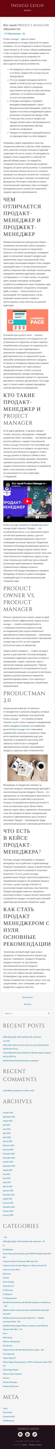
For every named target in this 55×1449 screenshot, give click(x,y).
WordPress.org (8, 1421)
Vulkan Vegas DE (9, 1358)
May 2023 (6, 1133)
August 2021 (7, 1199)
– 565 (5, 1237)
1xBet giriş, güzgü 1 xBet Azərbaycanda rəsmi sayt (22, 1037)
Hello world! (29, 1091)
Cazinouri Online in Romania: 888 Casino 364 (20, 1261)
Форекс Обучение (10, 1386)
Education (7, 1274)
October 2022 (8, 1162)
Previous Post (27, 997)
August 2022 (7, 1170)
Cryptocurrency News (11, 1270)
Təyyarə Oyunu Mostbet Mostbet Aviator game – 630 (23, 1350)
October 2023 (8, 1113)
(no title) (6, 1041)
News (5, 1333)
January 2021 (8, 1203)
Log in (5, 1408)
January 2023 (8, 1150)
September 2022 (9, 1166)
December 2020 (9, 1207)
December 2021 (8, 1195)
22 (4, 1246)
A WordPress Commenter (12, 1091)
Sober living (7, 1338)
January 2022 (8, 1191)
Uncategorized (8, 1354)
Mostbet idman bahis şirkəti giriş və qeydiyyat (21, 1061)
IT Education (8, 1290)
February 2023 (8, 1145)
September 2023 (9, 1117)
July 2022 (6, 1174)
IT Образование (13, 34)
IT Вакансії (7, 1294)
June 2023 (6, 1129)
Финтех (6, 1378)
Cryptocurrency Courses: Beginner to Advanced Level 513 (24, 1266)
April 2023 (7, 1137)
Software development (11, 1342)
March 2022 (7, 1187)
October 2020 (8, 1211)
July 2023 (6, 1125)
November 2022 (9, 1158)
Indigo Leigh (27, 5)
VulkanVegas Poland (10, 1370)
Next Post (27, 1004)
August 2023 (7, 1121)
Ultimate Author (35, 1445)
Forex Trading (8, 1282)
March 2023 (7, 1141)
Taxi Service (7, 1346)
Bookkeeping (8, 1250)
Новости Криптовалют (12, 1374)
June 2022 (7, 1178)
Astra (25, 1445)
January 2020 (8, 1215)
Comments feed (8, 1417)
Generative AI (8, 1286)
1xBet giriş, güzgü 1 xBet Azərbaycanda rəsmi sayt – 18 (24, 1241)
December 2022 (9, 1154)
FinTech (6, 1278)
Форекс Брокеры (10, 1382)
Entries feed (7, 1412)
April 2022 (7, 1182)
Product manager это (19, 729)
